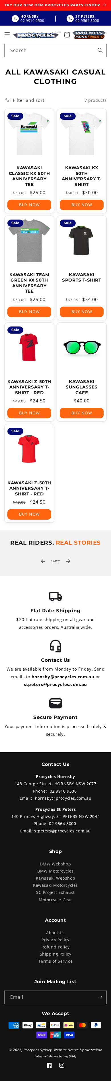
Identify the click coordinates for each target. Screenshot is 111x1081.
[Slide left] (43, 561)
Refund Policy (56, 947)
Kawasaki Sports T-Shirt (81, 277)
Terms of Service (55, 961)
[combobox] (55, 50)
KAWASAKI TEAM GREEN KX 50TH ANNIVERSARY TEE (29, 283)
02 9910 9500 (63, 791)
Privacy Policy (55, 939)
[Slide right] (68, 561)
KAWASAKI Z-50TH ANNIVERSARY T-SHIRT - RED (29, 387)
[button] (7, 34)
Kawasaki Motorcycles (55, 885)
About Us (55, 932)
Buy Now (29, 204)
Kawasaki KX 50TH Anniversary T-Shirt (82, 176)
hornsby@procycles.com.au (63, 676)
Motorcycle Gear (55, 899)
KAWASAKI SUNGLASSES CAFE (82, 387)
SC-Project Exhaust (55, 892)
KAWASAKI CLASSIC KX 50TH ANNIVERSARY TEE (29, 176)
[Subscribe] (100, 997)
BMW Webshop (55, 864)
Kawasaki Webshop (55, 878)
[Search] (100, 50)
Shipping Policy (55, 954)
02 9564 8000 (62, 823)
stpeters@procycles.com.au (55, 684)
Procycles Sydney (38, 1049)
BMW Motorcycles (55, 871)
